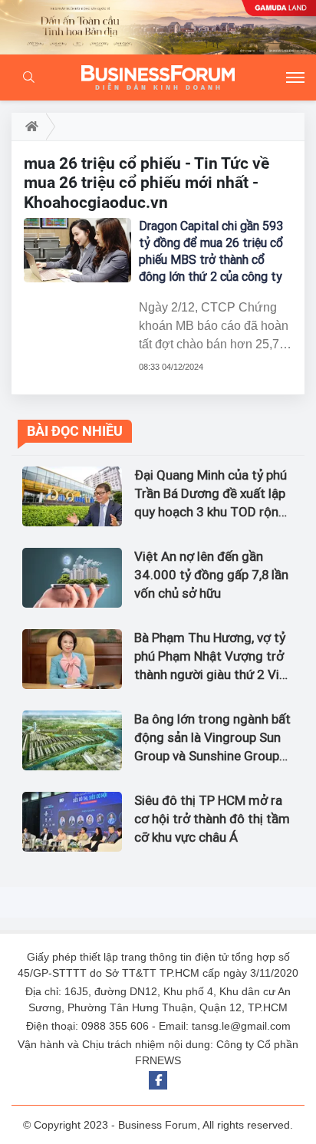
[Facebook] (158, 1080)
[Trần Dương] (158, 27)
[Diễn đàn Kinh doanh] (158, 77)
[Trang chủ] (29, 126)
